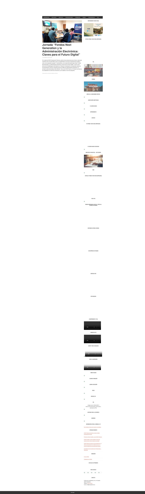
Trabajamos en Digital (88, 459)
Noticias (56, 73)
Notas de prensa (51, 73)
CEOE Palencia (72, 9)
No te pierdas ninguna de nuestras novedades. (92, 427)
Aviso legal (72, 492)
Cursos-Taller (86, 456)
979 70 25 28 (90, 483)
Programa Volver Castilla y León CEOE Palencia (93, 437)
